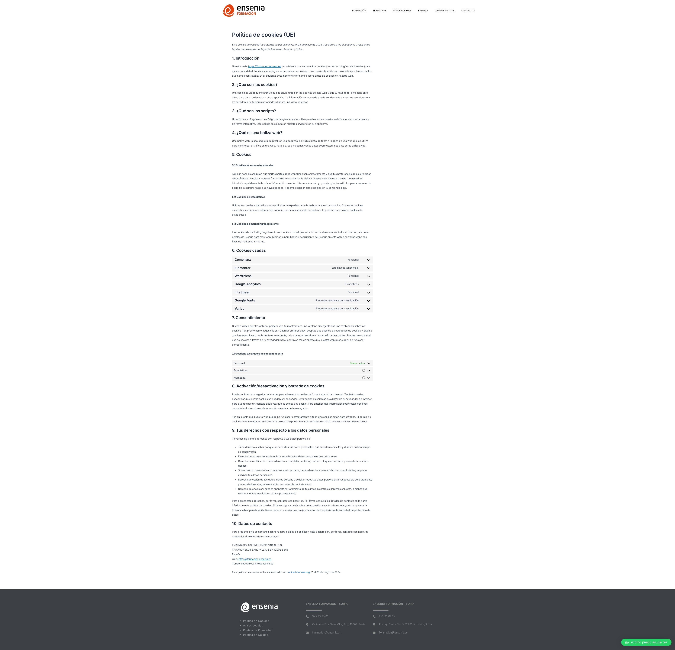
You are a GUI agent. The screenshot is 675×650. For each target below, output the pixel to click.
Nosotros (379, 10)
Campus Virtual (444, 10)
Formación (359, 10)
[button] (646, 642)
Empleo (423, 10)
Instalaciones (402, 10)
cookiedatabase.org (298, 572)
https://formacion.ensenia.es (264, 66)
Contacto (468, 10)
